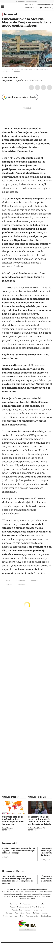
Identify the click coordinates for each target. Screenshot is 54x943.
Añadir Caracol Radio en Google (22, 97)
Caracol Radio (12, 6)
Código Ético (46, 916)
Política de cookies (40, 913)
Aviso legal (38, 910)
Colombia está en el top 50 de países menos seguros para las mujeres (12, 820)
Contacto (13, 904)
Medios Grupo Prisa (27, 929)
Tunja (8, 580)
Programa (28, 7)
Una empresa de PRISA (27, 923)
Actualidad (10, 14)
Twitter (37, 87)
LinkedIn (43, 87)
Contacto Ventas (26, 904)
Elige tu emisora (45, 7)
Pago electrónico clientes (19, 907)
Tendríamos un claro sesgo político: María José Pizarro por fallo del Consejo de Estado (39, 820)
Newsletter (40, 904)
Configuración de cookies (13, 916)
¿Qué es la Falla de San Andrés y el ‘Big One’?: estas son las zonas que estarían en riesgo (18, 850)
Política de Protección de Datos (18, 913)
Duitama (34, 580)
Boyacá (9, 584)
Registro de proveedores (21, 910)
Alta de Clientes (38, 907)
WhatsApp (49, 87)
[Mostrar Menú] (2, 6)
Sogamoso (7, 80)
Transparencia (32, 916)
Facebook (31, 87)
